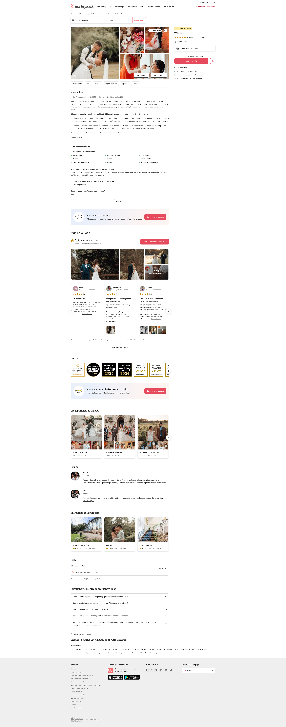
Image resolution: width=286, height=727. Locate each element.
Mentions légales (77, 672)
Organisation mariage (93, 653)
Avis (98, 84)
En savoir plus (76, 137)
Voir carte (162, 568)
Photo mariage (84, 14)
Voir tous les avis (119, 347)
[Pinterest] (156, 670)
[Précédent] (71, 311)
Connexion (200, 6)
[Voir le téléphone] (212, 61)
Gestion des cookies (78, 682)
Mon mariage (102, 7)
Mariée (142, 7)
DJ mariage (154, 653)
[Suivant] (168, 311)
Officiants (143, 653)
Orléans (111, 14)
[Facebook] (147, 670)
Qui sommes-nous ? (78, 698)
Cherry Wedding (146, 545)
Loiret (103, 14)
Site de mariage (76, 708)
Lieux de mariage (117, 7)
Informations (77, 84)
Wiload (109, 545)
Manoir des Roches (81, 545)
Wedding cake (121, 653)
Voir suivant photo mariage (81, 634)
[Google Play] (132, 679)
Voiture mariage (155, 649)
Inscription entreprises (78, 695)
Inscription (211, 6)
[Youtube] (166, 670)
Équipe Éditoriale (77, 701)
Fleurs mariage (203, 649)
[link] (86, 436)
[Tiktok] (171, 670)
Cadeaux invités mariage (110, 649)
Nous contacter (191, 61)
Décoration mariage (171, 649)
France (189, 670)
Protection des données (79, 679)
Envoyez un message (155, 217)
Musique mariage (141, 649)
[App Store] (115, 679)
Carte (135, 84)
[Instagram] (161, 670)
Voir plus (119, 202)
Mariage (74, 14)
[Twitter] (151, 670)
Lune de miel (108, 653)
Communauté (168, 7)
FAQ (88, 84)
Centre (95, 14)
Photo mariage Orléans (94, 579)
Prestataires (132, 7)
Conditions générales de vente (82, 675)
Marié (150, 7)
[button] (120, 217)
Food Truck (133, 653)
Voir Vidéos (141, 75)
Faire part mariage (91, 649)
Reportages (111, 84)
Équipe (125, 84)
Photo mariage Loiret (78, 579)
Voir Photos (158, 75)
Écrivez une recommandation (155, 242)
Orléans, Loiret (183, 42)
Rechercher (139, 20)
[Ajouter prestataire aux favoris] (165, 30)
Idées (157, 7)
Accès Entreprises (208, 2)
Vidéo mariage (127, 649)
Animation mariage (188, 649)
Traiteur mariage (76, 649)
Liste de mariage (76, 653)
